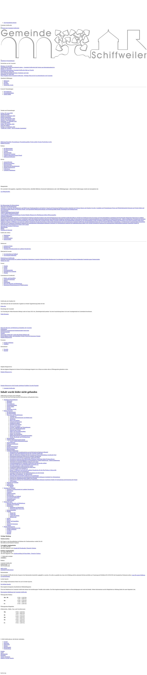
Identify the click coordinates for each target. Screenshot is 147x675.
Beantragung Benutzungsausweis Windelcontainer (16, 285)
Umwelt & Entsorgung (9, 279)
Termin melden (7, 94)
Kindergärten (7, 282)
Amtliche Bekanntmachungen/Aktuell (13, 155)
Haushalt (6, 350)
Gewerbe (6, 349)
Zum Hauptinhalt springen (10, 22)
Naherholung (7, 235)
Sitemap (6, 646)
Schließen (3, 557)
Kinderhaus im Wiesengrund (8, 330)
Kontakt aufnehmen (8, 342)
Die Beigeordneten (8, 150)
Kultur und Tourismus (16, 209)
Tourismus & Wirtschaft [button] (6, 230)
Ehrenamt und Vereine (133, 208)
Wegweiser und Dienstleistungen (12, 166)
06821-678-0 (4, 568)
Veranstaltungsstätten (9, 93)
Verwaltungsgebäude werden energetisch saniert (94, 220)
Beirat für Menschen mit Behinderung (13, 283)
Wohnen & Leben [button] (5, 260)
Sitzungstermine (7, 152)
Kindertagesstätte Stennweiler (22, 330)
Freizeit (5, 267)
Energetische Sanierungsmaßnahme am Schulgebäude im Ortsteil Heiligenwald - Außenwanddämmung (108, 219)
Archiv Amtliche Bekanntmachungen (10, 213)
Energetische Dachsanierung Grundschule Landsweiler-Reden (22, 219)
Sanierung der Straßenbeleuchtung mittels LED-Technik (79, 223)
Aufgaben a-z (4, 208)
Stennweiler (4, 334)
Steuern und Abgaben (85, 208)
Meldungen (6, 81)
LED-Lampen (25, 224)
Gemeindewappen (8, 238)
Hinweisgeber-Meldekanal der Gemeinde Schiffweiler (14, 592)
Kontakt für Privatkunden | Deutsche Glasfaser (25, 548)
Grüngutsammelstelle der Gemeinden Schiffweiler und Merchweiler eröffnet (35, 220)
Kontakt (6, 641)
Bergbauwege (7, 247)
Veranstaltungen (7, 91)
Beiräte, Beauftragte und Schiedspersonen (67, 209)
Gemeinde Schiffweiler (9, 388)
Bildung (6, 280)
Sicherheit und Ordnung (74, 208)
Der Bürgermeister (8, 148)
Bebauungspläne (8, 164)
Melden (2, 228)
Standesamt (33, 208)
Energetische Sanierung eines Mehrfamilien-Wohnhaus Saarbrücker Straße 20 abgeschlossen (60, 219)
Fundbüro (6, 344)
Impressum (6, 643)
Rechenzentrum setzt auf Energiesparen (63, 221)
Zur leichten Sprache (6, 584)
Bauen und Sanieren (41, 208)
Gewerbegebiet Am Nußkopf (11, 254)
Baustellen (6, 83)
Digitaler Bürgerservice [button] (6, 337)
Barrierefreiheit (7, 647)
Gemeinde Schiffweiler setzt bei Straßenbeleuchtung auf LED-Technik (90, 221)
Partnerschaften (7, 239)
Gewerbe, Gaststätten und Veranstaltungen (101, 208)
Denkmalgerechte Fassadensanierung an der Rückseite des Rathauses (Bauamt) (20, 217)
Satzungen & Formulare (9, 154)
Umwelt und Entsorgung (52, 208)
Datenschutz (7, 644)
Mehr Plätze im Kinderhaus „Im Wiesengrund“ (118, 221)
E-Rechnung (7, 169)
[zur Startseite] (10, 28)
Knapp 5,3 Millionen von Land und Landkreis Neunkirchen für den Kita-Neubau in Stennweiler (30, 221)
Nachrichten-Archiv (8, 85)
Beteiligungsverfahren (9, 163)
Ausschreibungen (8, 162)
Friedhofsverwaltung (63, 208)
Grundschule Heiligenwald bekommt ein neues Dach (119, 220)
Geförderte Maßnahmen (9, 170)
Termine (6, 82)
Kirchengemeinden (8, 270)
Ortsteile (6, 266)
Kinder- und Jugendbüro (10, 278)
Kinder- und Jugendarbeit (28, 209)
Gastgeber (6, 236)
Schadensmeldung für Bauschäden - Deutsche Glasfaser (27, 553)
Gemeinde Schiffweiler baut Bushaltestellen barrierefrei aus (68, 220)
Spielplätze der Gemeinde (10, 271)
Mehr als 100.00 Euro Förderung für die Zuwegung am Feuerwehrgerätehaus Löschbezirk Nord (95, 217)
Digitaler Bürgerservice (9, 167)
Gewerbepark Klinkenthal (10, 255)
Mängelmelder (4, 227)
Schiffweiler (10, 334)
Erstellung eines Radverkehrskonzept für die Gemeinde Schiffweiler (55, 217)
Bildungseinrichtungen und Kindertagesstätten (46, 209)
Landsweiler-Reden (18, 334)
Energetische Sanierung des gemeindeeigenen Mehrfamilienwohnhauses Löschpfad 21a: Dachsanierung (40, 223)
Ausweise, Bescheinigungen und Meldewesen (18, 208)
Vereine (5, 268)
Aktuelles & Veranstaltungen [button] (7, 60)
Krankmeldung (7, 648)
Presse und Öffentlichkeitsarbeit (120, 208)
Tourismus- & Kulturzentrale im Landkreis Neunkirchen (17, 248)
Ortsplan (6, 273)
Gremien (6, 151)
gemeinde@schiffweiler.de (7, 569)
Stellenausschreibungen (9, 156)
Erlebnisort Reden (8, 246)
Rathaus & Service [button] (5, 143)
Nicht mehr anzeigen (7, 556)
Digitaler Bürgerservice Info (7, 385)
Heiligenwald (26, 334)
